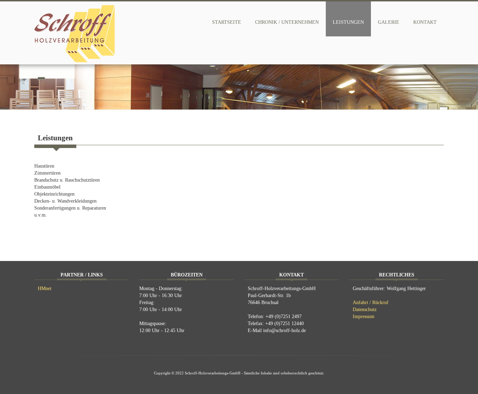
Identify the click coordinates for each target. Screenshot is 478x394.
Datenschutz (365, 309)
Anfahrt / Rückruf (370, 302)
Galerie (388, 22)
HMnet (44, 288)
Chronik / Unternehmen (287, 22)
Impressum (363, 316)
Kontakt (425, 22)
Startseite (226, 22)
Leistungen (348, 22)
